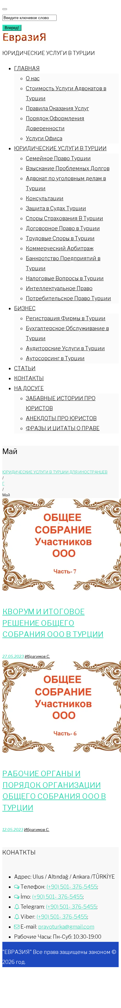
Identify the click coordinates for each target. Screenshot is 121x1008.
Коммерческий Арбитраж (59, 248)
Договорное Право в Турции (63, 228)
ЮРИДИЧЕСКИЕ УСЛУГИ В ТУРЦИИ (60, 148)
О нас (33, 78)
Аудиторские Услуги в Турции (65, 348)
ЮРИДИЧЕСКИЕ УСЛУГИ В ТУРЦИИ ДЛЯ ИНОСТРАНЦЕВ (54, 472)
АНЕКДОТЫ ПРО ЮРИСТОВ (61, 418)
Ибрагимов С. (37, 656)
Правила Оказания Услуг (57, 108)
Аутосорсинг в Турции (55, 358)
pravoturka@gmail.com (66, 927)
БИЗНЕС (25, 308)
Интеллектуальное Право (59, 288)
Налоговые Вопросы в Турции (65, 278)
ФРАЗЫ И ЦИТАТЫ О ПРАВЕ (63, 428)
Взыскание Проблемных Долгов (68, 168)
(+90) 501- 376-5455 (71, 887)
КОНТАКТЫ (29, 378)
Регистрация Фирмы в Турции (65, 318)
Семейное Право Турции (58, 158)
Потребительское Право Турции (68, 298)
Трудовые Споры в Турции (60, 238)
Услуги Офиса (44, 138)
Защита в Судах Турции (56, 208)
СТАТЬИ (25, 368)
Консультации (44, 198)
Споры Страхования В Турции (64, 218)
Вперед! (12, 28)
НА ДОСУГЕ (29, 388)
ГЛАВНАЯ (27, 68)
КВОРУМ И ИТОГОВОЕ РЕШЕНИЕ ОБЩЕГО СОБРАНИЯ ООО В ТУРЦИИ (52, 623)
